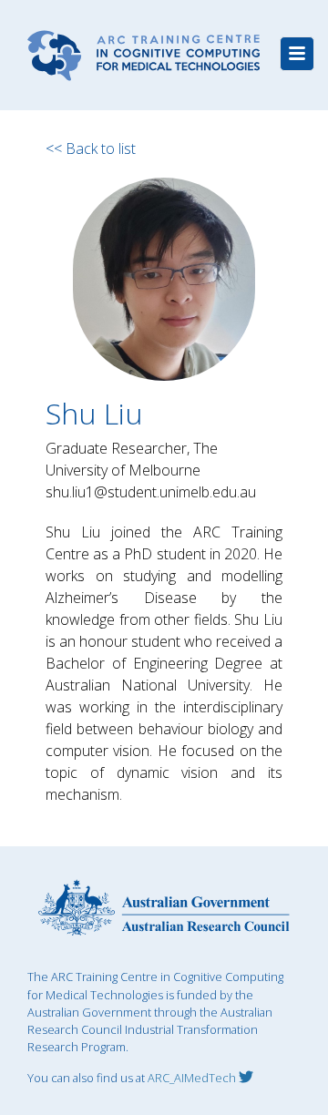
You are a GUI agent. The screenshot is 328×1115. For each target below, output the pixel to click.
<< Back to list (91, 148)
